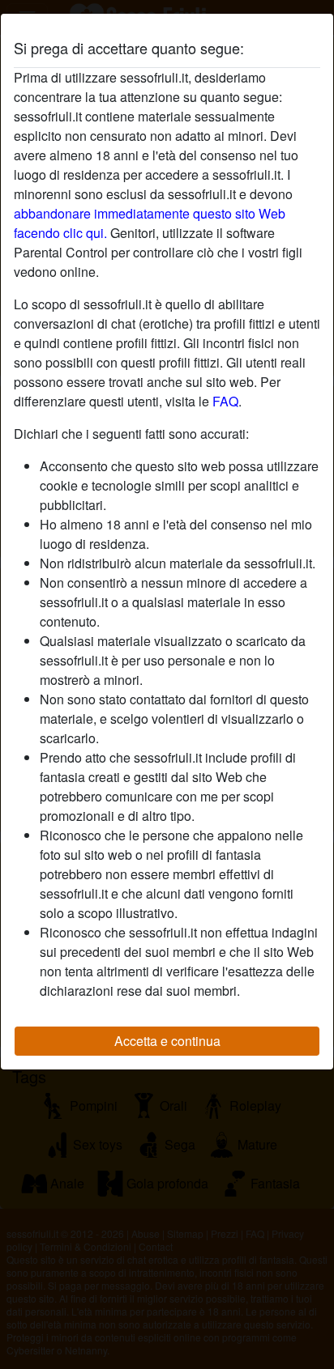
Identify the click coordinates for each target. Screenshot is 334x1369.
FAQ (225, 401)
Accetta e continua (167, 1040)
